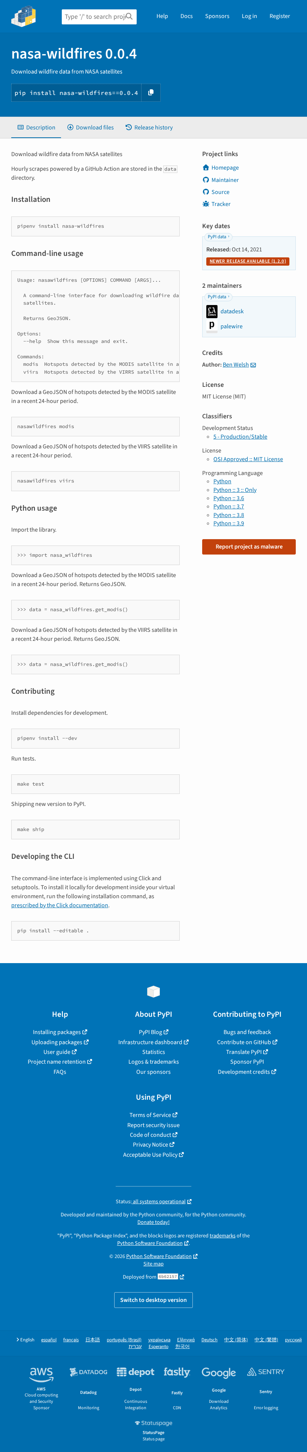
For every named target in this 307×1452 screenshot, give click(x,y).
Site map (153, 1264)
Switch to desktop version (153, 1300)
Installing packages (57, 1032)
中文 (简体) (236, 1340)
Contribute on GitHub (244, 1042)
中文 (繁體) (266, 1340)
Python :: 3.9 (228, 523)
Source (221, 192)
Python (222, 481)
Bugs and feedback (247, 1032)
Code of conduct (150, 1135)
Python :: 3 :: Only (234, 490)
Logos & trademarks (153, 1062)
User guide (56, 1052)
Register (280, 16)
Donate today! (153, 1222)
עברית (135, 1347)
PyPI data (217, 236)
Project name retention (57, 1062)
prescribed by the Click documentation (59, 905)
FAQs (60, 1072)
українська (159, 1340)
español (49, 1340)
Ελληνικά (186, 1340)
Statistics (153, 1052)
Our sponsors (153, 1072)
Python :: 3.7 (228, 506)
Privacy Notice (150, 1145)
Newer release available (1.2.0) (248, 261)
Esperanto (158, 1347)
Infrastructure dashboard (150, 1042)
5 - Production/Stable (240, 437)
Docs (186, 16)
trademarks (222, 1236)
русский (293, 1340)
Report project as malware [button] (249, 547)
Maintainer (225, 180)
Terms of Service (150, 1115)
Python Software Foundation (150, 1243)
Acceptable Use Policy (150, 1155)
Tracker (221, 204)
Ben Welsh (236, 365)
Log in (249, 16)
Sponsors (217, 16)
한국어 (182, 1347)
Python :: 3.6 (228, 498)
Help (162, 16)
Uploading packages (56, 1042)
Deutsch (209, 1340)
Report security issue (153, 1125)
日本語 (92, 1340)
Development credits (244, 1072)
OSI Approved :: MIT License (248, 459)
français (71, 1340)
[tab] (36, 127)
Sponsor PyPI (247, 1062)
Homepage (225, 168)
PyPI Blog (150, 1032)
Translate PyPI (244, 1052)
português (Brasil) (124, 1340)
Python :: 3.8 (228, 515)
